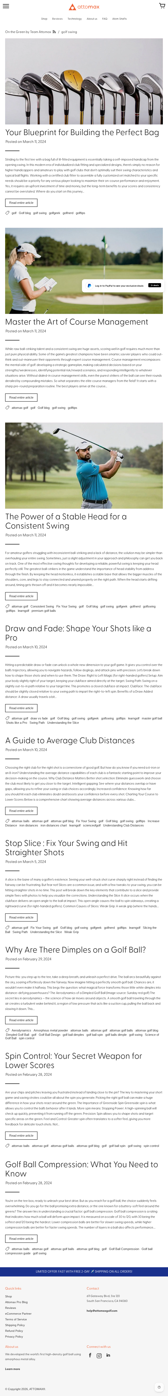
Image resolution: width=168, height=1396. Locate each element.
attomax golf (20, 407)
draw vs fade (39, 718)
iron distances (28, 825)
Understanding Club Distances (123, 825)
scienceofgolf (92, 825)
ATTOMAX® (37, 1389)
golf (14, 213)
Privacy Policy (14, 1336)
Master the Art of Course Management (76, 322)
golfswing (149, 606)
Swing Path (37, 722)
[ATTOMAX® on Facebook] (90, 1356)
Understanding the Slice (63, 722)
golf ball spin (94, 1034)
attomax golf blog (62, 821)
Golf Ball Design (49, 1034)
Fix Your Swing (66, 606)
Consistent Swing (42, 606)
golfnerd (68, 213)
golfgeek (54, 213)
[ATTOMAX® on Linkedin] (108, 1356)
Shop (8, 1296)
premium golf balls (44, 610)
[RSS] (54, 32)
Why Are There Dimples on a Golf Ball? (75, 950)
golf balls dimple (116, 1034)
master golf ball (152, 718)
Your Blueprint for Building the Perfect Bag (82, 133)
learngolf (23, 610)
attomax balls (21, 821)
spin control (26, 1038)
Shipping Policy (15, 1325)
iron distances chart (54, 825)
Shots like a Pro (16, 722)
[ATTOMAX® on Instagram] (99, 1356)
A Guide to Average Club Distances (70, 741)
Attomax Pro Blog (16, 1302)
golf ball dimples (73, 1034)
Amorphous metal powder (51, 1030)
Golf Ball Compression (124, 1249)
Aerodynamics (21, 1030)
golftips (80, 213)
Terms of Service (16, 1319)
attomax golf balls (121, 1030)
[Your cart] (162, 6)
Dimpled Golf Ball (17, 1034)
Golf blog (25, 213)
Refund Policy (14, 1330)
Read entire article (21, 202)
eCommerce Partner (18, 1313)
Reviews (10, 1307)
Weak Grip (71, 932)
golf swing (40, 213)
